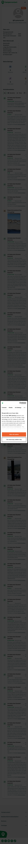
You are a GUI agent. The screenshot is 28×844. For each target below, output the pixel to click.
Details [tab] (11, 407)
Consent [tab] (4, 407)
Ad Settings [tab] (18, 407)
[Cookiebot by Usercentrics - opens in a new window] (19, 403)
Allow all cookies (14, 434)
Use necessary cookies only (14, 439)
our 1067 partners (11, 415)
